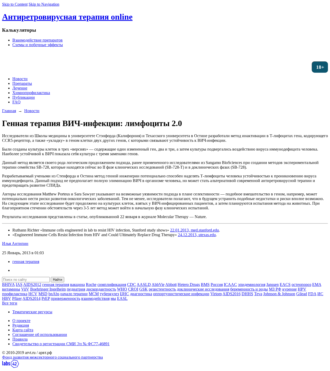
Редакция (20, 325)
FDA (312, 294)
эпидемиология (251, 284)
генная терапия (25, 261)
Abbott (171, 284)
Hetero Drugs (189, 284)
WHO (122, 289)
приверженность (65, 298)
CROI (133, 289)
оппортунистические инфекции (181, 294)
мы (113, 298)
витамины (11, 289)
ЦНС (124, 294)
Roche (91, 284)
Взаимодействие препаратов (37, 40)
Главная (9, 111)
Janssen (272, 284)
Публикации (23, 97)
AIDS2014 (31, 298)
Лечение (19, 88)
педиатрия (76, 289)
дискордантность (101, 289)
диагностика (141, 294)
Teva (258, 294)
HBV (6, 298)
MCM (94, 294)
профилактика (14, 294)
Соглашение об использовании (39, 334)
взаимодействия (95, 298)
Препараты (22, 83)
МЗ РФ (275, 289)
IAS (19, 284)
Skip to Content (15, 4)
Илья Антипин (15, 243)
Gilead (301, 294)
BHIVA (8, 284)
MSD (42, 294)
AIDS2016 (231, 294)
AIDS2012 (32, 284)
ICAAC (230, 284)
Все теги (9, 303)
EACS (285, 284)
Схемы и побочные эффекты (37, 45)
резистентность (162, 289)
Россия (217, 284)
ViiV (25, 289)
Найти (57, 280)
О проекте (21, 320)
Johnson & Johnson (279, 294)
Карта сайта (22, 330)
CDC (131, 284)
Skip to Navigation (44, 4)
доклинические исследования (203, 289)
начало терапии (74, 294)
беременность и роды (249, 289)
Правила (20, 339)
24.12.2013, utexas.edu (197, 235)
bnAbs (53, 294)
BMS (205, 284)
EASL (122, 298)
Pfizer (17, 298)
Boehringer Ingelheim (48, 289)
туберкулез (109, 294)
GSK (143, 289)
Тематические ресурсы (32, 312)
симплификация (111, 284)
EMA (316, 284)
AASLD (144, 284)
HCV (32, 294)
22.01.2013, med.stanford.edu (194, 230)
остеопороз (301, 284)
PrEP (46, 298)
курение (289, 289)
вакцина (77, 284)
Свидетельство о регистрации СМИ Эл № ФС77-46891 (61, 344)
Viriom (216, 294)
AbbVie (158, 284)
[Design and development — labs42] (10, 366)
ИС (320, 294)
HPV (302, 289)
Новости (20, 79)
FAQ (16, 102)
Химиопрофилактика (31, 92)
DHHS (247, 294)
